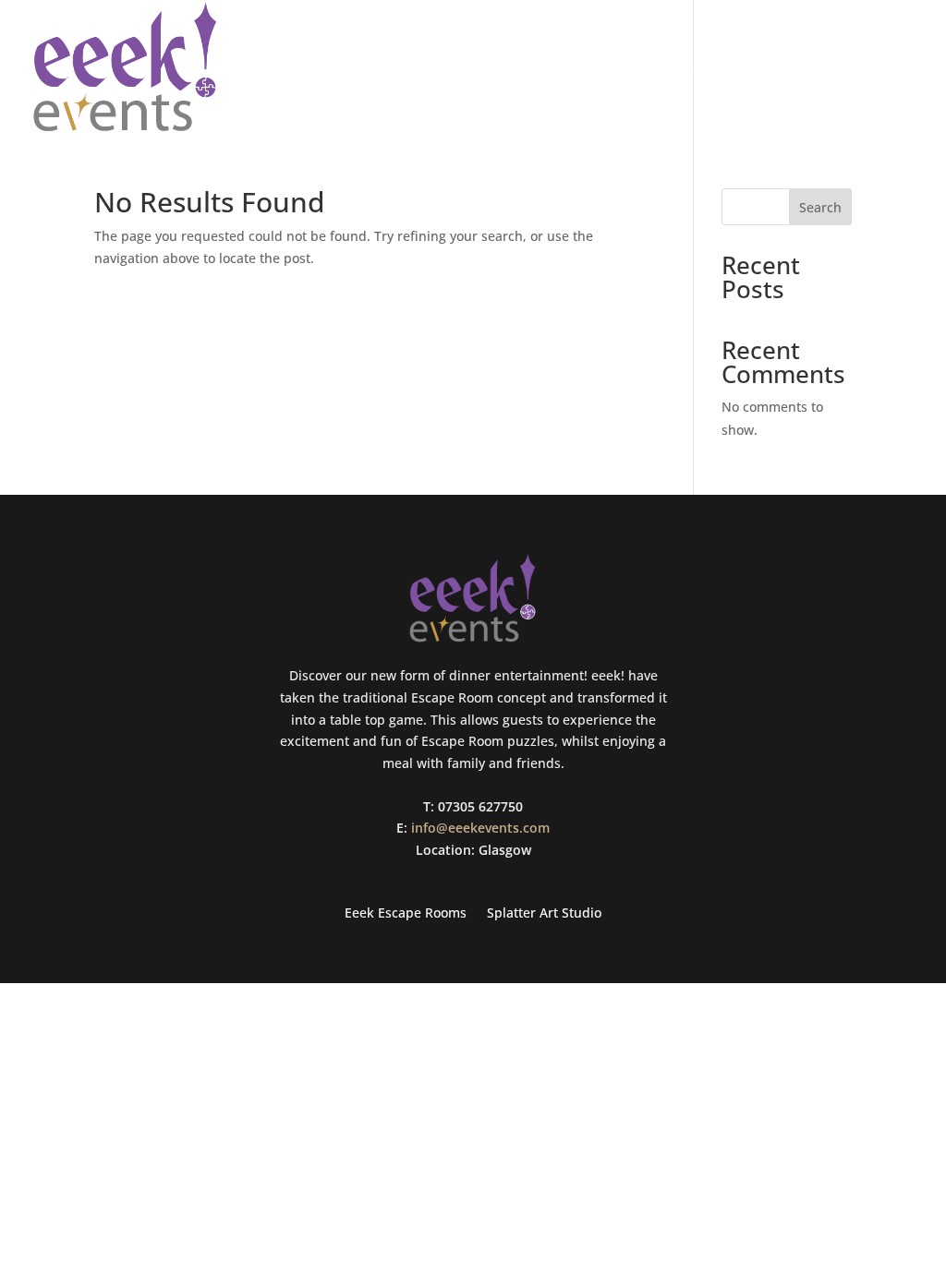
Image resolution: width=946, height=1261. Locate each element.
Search (820, 207)
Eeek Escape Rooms (406, 914)
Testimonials (800, 68)
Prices (894, 68)
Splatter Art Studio (544, 914)
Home (607, 68)
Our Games (690, 68)
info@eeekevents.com (480, 827)
